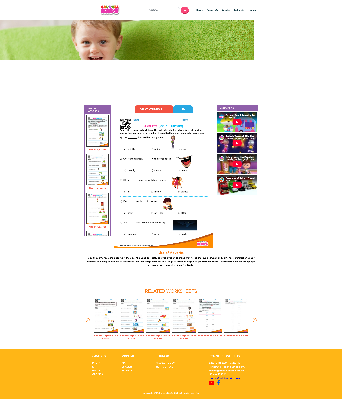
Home (199, 9)
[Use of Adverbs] (97, 131)
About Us (212, 9)
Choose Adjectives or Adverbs (106, 337)
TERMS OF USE (164, 366)
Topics (252, 9)
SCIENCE (127, 370)
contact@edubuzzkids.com (224, 377)
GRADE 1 (97, 370)
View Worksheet (154, 109)
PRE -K (96, 362)
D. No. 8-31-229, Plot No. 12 (224, 362)
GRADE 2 (97, 374)
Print (183, 109)
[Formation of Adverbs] (184, 315)
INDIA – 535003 (217, 374)
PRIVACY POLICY (165, 362)
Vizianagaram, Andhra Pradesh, (226, 370)
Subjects (239, 9)
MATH (125, 362)
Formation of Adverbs (184, 335)
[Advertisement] (171, 80)
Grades (226, 9)
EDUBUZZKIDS (170, 392)
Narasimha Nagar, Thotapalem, (226, 366)
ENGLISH (127, 366)
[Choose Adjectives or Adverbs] (106, 315)
